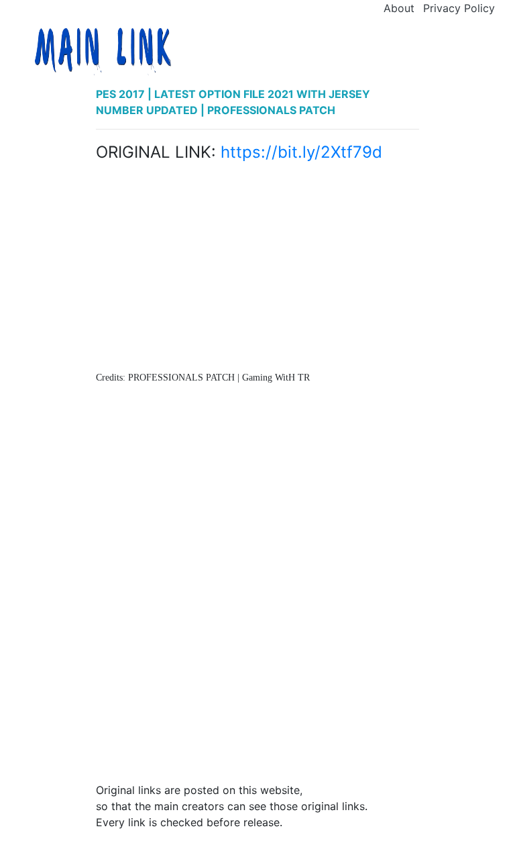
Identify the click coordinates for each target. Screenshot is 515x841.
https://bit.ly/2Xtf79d (301, 152)
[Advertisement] (257, 269)
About (399, 8)
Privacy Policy (459, 8)
